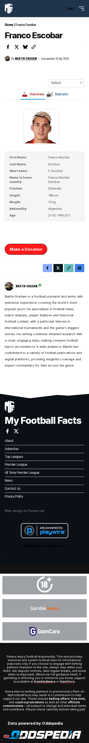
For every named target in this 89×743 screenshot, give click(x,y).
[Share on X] (16, 47)
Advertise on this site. (44, 545)
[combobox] (66, 82)
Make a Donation (26, 249)
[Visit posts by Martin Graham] (7, 58)
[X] (16, 431)
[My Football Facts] (9, 9)
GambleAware (45, 681)
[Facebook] (7, 431)
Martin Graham (26, 58)
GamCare (67, 681)
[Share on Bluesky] (25, 47)
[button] (61, 8)
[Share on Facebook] (8, 47)
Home (9, 24)
